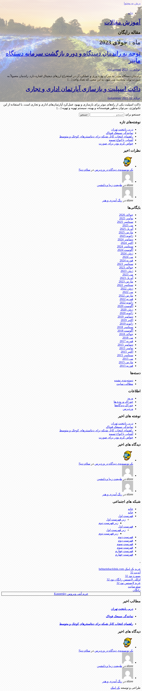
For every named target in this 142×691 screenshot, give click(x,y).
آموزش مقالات (122, 22)
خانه (130, 13)
